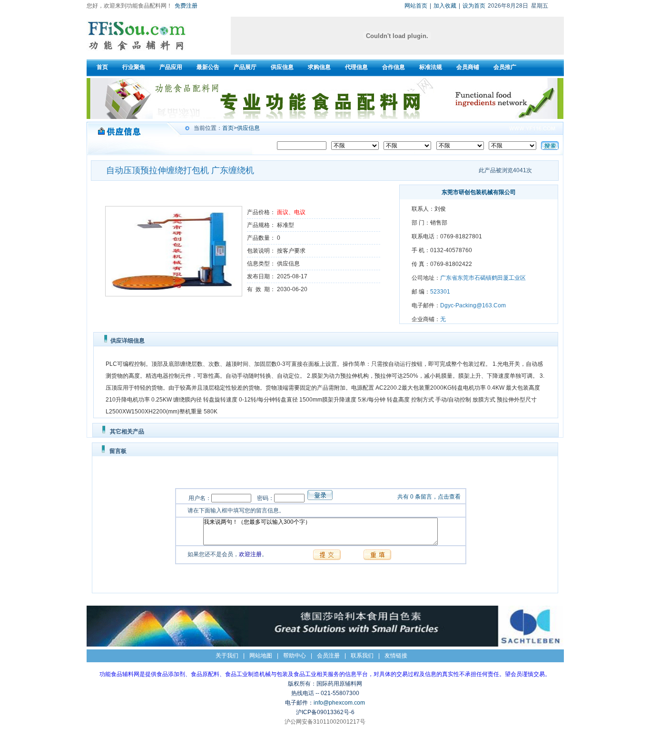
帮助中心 (294, 655)
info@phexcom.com (339, 702)
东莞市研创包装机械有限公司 (479, 192)
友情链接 (395, 655)
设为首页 (474, 5)
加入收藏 (444, 5)
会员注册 (328, 655)
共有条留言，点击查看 (429, 496)
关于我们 (227, 655)
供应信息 (248, 128)
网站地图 (260, 655)
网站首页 (415, 5)
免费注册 (186, 5)
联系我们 (362, 655)
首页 (228, 128)
